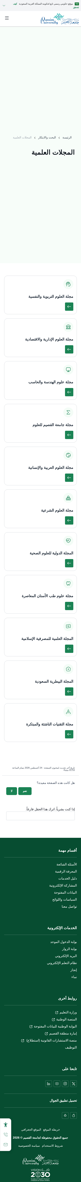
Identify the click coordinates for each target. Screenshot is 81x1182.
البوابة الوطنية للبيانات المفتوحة (55, 1026)
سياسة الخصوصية (29, 1145)
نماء (74, 977)
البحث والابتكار (47, 137)
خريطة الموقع (51, 1129)
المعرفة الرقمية (66, 871)
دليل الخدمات (67, 878)
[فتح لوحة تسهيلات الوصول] (5, 1124)
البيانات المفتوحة (65, 892)
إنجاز (73, 970)
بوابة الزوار (69, 949)
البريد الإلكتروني (66, 956)
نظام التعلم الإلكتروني (62, 963)
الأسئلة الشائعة (66, 864)
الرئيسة (67, 137)
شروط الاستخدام (52, 1145)
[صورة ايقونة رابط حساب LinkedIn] (48, 1083)
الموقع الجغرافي (31, 1129)
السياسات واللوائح (64, 899)
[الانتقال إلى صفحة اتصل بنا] (5, 1144)
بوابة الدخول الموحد (63, 942)
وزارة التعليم (68, 1012)
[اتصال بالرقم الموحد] (5, 1134)
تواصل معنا (69, 906)
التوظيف (71, 1047)
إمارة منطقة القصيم (63, 1033)
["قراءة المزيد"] (69, 306)
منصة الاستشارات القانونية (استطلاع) (51, 1040)
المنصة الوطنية (66, 1019)
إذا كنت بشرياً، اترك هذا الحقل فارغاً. (50, 809)
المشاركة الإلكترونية (63, 885)
